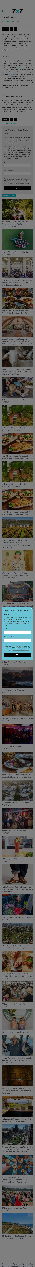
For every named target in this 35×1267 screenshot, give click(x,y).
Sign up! (17, 654)
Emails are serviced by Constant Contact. (21, 650)
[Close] (32, 608)
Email (5, 628)
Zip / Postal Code (9, 636)
